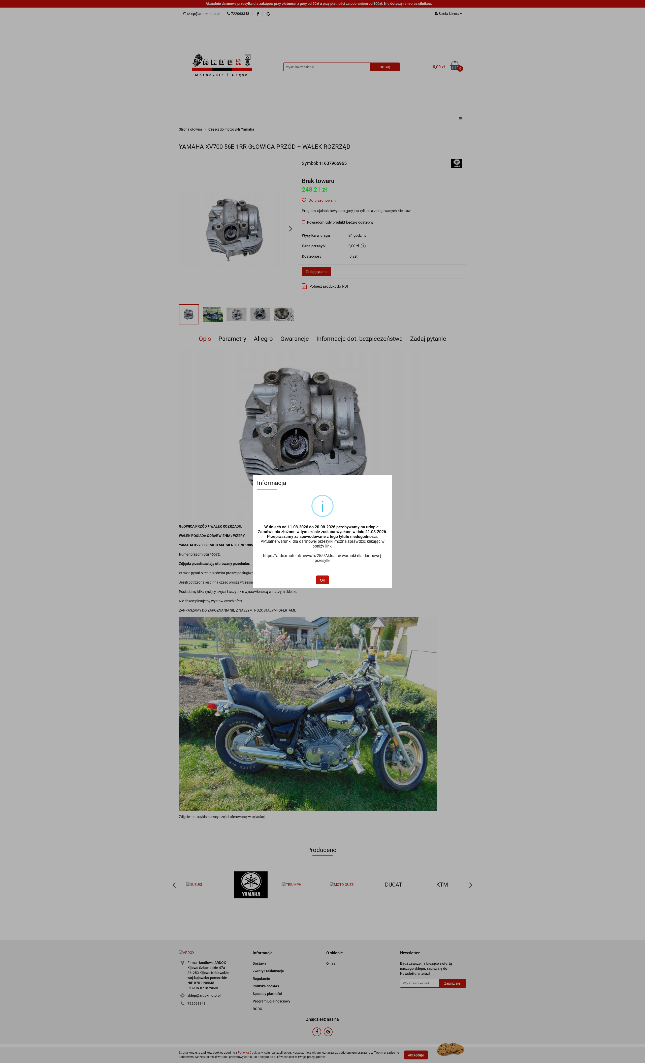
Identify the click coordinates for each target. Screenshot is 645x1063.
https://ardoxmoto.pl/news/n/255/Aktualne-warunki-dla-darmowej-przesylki (322, 558)
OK (322, 580)
